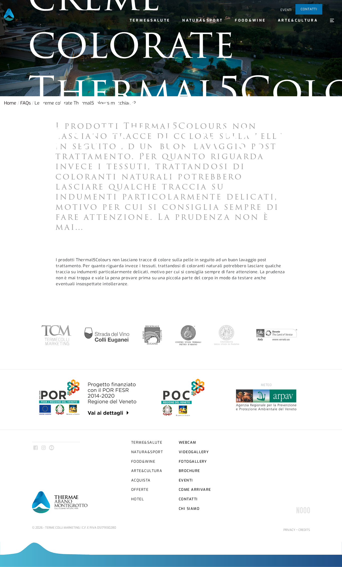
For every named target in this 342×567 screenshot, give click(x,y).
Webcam (187, 442)
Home (10, 103)
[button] (332, 20)
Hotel (137, 499)
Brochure (189, 470)
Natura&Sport (202, 20)
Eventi (285, 10)
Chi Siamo (189, 508)
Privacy (289, 530)
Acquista (141, 480)
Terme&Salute (150, 20)
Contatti (309, 9)
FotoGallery (193, 461)
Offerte (139, 489)
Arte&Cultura (298, 20)
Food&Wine (250, 20)
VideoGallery (194, 452)
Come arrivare (195, 489)
